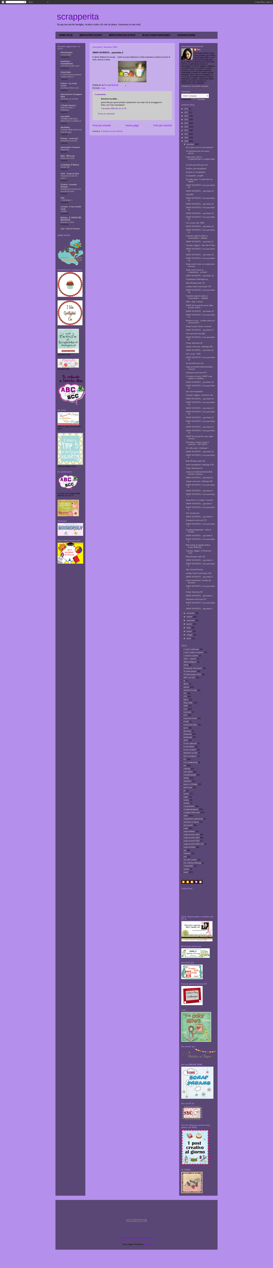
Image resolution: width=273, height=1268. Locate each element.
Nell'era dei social (67, 158)
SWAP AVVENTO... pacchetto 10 (200, 452)
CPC (185, 715)
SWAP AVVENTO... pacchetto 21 (200, 242)
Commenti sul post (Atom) (112, 131)
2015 (186, 120)
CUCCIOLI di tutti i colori (70, 66)
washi (186, 872)
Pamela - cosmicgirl (69, 138)
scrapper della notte (192, 812)
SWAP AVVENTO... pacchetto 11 (199, 427)
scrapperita (78, 16)
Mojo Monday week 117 (195, 283)
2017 (186, 112)
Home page (132, 125)
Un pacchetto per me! (195, 363)
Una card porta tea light (195, 333)
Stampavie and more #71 (196, 599)
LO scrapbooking (190, 762)
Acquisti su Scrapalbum (195, 172)
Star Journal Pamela (194, 569)
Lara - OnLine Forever (70, 229)
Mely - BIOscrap (68, 156)
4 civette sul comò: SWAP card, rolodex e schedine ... (199, 377)
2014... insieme (190, 659)
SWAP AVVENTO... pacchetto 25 (200, 191)
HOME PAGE (66, 35)
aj (184, 681)
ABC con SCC (189, 677)
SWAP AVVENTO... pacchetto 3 (199, 577)
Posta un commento (106, 114)
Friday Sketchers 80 (194, 592)
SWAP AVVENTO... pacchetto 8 (199, 491)
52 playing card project (193, 668)
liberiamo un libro (190, 753)
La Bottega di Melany (70, 165)
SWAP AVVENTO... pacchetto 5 (199, 536)
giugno (190, 631)
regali (186, 797)
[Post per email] (125, 85)
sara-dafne (65, 116)
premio (186, 794)
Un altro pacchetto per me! (197, 165)
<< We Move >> (67, 200)
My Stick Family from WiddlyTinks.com (136, 1238)
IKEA (186, 740)
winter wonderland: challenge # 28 (200, 465)
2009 (186, 141)
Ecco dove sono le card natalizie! (199, 147)
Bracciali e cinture (67, 222)
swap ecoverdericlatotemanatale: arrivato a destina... (199, 473)
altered (186, 687)
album (186, 684)
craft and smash (190, 718)
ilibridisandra (66, 52)
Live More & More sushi (70, 88)
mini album (188, 772)
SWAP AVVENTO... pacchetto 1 (199, 609)
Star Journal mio (192, 513)
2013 (186, 127)
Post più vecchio (162, 125)
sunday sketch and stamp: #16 (198, 573)
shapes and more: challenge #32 (199, 481)
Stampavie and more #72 (196, 520)
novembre (191, 613)
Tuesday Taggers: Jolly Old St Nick (200, 245)
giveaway (187, 731)
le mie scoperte (190, 750)
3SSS (186, 665)
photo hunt (188, 787)
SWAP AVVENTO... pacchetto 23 (200, 213)
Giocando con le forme (69, 99)
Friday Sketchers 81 (194, 468)
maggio (190, 635)
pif (185, 791)
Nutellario (187, 781)
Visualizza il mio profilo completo (194, 86)
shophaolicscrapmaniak (193, 819)
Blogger (147, 1244)
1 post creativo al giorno (193, 652)
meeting (187, 769)
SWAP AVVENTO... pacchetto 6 (199, 517)
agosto (190, 624)
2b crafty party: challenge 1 (197, 448)
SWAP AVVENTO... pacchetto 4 (199, 560)
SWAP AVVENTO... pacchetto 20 (200, 255)
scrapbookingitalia (191, 809)
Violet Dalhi (66, 72)
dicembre (191, 144)
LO (185, 759)
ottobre (190, 617)
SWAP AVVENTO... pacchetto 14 (200, 399)
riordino (187, 803)
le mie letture (189, 747)
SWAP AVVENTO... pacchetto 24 (200, 204)
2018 (186, 109)
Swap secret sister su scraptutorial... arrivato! (196, 271)
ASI (185, 693)
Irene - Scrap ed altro (70, 173)
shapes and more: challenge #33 (199, 347)
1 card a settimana (191, 649)
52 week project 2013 (192, 674)
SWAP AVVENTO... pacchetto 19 (200, 276)
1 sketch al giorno (191, 656)
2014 (186, 123)
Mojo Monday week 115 (195, 557)
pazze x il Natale (190, 784)
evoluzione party (190, 725)
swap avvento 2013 (191, 834)
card (185, 709)
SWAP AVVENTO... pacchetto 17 (200, 330)
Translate (201, 99)
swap (103, 88)
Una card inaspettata (194, 391)
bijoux (186, 700)
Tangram (187, 853)
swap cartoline (189, 847)
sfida (186, 816)
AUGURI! (190, 195)
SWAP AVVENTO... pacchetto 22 (200, 226)
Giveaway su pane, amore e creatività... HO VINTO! (197, 443)
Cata (62, 198)
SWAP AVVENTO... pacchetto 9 (199, 478)
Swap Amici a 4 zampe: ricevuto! (199, 500)
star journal (188, 825)
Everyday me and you (69, 141)
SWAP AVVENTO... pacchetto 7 (199, 504)
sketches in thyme (191, 822)
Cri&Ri (186, 722)
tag (185, 850)
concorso (187, 712)
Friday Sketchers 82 (194, 343)
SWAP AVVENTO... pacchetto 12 (200, 417)
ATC (185, 696)
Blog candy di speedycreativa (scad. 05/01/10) (198, 546)
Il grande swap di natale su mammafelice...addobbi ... (197, 237)
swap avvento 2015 (191, 841)
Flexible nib (65, 167)
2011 (186, 134)
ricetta (186, 800)
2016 (186, 116)
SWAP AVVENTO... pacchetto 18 (200, 311)
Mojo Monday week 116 (195, 461)
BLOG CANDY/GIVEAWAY (156, 35)
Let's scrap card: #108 (195, 223)
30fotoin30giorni (190, 662)
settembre (191, 620)
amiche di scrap (190, 690)
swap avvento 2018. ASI (194, 844)
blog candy (188, 703)
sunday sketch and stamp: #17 (198, 286)
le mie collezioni (190, 743)
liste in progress (190, 756)
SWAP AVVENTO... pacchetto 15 (200, 382)
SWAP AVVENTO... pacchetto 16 (200, 350)
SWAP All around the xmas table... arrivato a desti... (200, 306)
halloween (188, 734)
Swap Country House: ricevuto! (198, 326)
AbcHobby (65, 127)
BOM (186, 706)
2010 (186, 138)
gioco (186, 728)
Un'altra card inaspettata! (196, 169)
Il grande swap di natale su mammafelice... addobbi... (197, 297)
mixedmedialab (190, 775)
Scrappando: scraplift (194, 176)
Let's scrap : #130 (193, 354)
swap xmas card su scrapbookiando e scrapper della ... (200, 159)
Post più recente (101, 125)
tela (185, 857)
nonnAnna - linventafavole (67, 62)
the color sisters (190, 860)
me (185, 765)
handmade (188, 737)
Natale (186, 778)
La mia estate (66, 55)
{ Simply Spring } (68, 105)
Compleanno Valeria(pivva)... (197, 279)
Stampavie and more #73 (196, 373)
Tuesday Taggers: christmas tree (199, 395)
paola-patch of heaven (70, 147)
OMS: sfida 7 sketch (194, 302)
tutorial (186, 869)
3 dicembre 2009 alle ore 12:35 (113, 108)
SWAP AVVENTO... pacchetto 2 (199, 596)
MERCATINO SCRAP (90, 35)
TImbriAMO (188, 866)
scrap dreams (189, 806)
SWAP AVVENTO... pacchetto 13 (200, 408)
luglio (189, 628)
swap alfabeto (189, 831)
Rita (198, 49)
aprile (189, 638)
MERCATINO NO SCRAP (122, 35)
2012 (186, 130)
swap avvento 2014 (191, 838)
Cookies (64, 211)
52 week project (190, 671)
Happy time (65, 150)
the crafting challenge (192, 863)
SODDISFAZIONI (186, 35)
